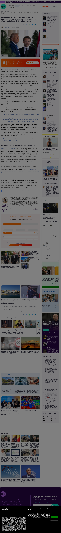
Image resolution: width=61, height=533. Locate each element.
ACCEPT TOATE (54, 516)
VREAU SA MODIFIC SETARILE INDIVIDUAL (54, 521)
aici (9, 525)
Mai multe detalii (12, 515)
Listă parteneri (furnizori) (32, 521)
